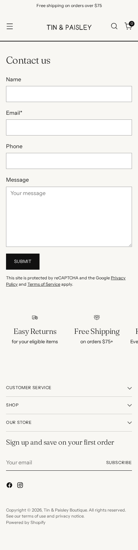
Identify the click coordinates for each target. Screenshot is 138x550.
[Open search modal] (114, 26)
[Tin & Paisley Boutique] (69, 26)
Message (17, 179)
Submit (23, 261)
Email (14, 112)
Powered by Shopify (26, 522)
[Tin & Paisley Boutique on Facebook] (10, 486)
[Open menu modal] (9, 26)
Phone (14, 146)
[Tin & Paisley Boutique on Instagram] (21, 486)
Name (13, 79)
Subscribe (119, 462)
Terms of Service (43, 284)
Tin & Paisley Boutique (65, 510)
